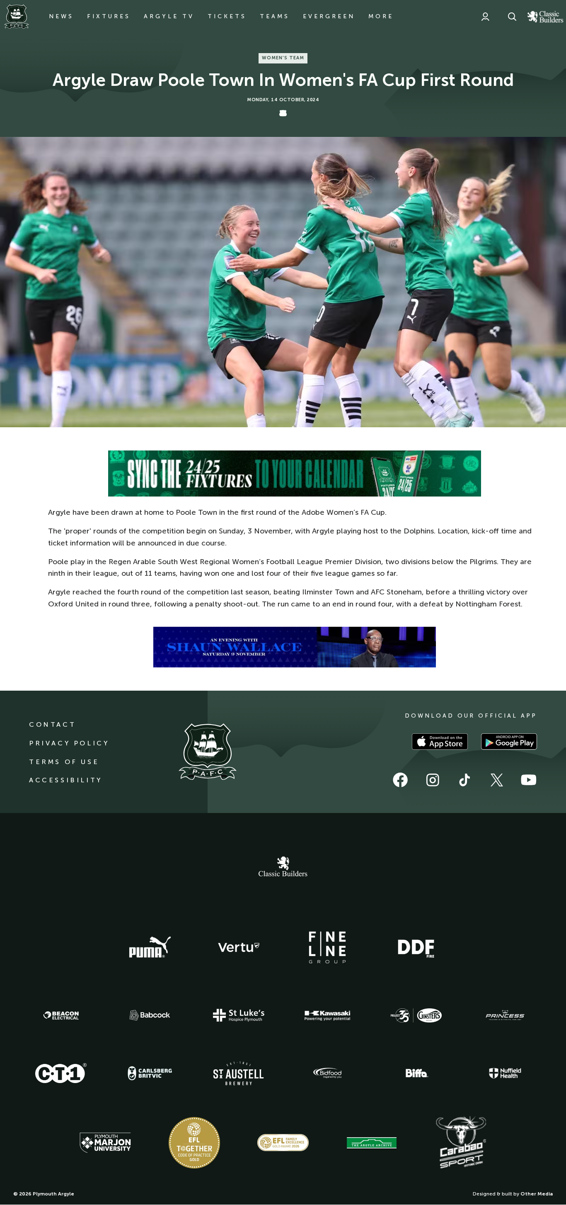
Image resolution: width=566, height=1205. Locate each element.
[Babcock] (150, 1015)
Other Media (536, 1194)
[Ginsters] (416, 1015)
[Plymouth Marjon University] (105, 1142)
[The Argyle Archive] (371, 1143)
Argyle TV (169, 16)
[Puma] (150, 947)
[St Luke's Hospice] (238, 1015)
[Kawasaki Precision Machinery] (327, 1015)
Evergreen (329, 16)
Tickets (227, 16)
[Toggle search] (512, 16)
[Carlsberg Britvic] (150, 1073)
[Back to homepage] (16, 16)
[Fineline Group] (327, 947)
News (61, 16)
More (381, 16)
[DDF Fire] (416, 947)
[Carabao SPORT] (460, 1142)
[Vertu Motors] (238, 947)
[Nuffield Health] (505, 1073)
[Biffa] (416, 1073)
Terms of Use (64, 762)
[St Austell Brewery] (238, 1073)
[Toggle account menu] (485, 16)
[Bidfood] (327, 1073)
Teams (275, 16)
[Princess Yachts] (505, 1015)
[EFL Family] (283, 1142)
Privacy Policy (69, 743)
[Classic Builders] (283, 867)
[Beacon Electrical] (61, 1015)
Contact (52, 724)
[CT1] (61, 1073)
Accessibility (65, 780)
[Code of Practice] (194, 1142)
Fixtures (109, 16)
